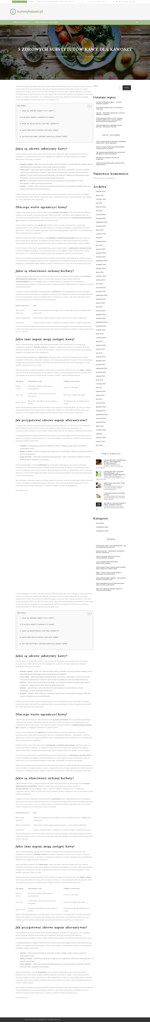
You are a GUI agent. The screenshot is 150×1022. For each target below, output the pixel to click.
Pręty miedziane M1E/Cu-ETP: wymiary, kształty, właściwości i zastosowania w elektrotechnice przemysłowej (47, 2)
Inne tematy (17, 2)
